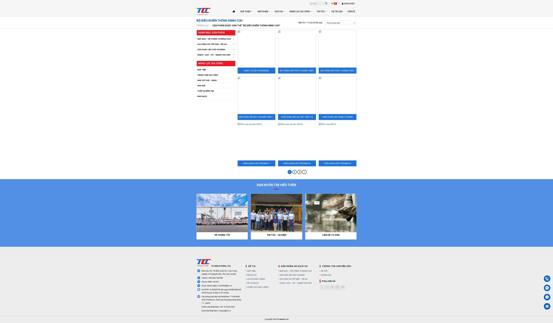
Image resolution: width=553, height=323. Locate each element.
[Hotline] (547, 278)
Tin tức (320, 11)
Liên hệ (351, 11)
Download (325, 275)
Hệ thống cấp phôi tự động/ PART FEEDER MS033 (297, 70)
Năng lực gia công (300, 11)
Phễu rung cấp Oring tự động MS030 (338, 117)
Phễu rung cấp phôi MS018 (297, 163)
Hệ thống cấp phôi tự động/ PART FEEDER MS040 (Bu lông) (338, 70)
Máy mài (201, 86)
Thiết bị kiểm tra (205, 91)
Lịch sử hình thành (256, 279)
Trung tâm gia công (207, 75)
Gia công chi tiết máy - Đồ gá (212, 44)
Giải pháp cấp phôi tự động (292, 275)
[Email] (547, 306)
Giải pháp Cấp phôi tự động (211, 49)
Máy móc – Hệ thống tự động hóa (295, 271)
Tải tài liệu (337, 11)
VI (332, 3)
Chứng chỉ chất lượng (257, 287)
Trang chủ (203, 25)
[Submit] (326, 3)
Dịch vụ (279, 11)
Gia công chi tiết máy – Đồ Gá (293, 279)
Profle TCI (251, 275)
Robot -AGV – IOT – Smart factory (295, 283)
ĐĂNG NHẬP (349, 3)
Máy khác (202, 96)
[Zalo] (547, 287)
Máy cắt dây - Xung (207, 80)
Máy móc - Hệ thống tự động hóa (214, 39)
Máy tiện (201, 70)
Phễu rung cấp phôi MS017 (256, 163)
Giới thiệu (245, 11)
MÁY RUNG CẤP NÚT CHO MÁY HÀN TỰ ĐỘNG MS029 (256, 117)
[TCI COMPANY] (211, 11)
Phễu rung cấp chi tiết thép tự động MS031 (297, 117)
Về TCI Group (253, 283)
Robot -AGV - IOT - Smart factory (214, 55)
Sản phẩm (262, 11)
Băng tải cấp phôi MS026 (256, 70)
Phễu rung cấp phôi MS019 (337, 163)
